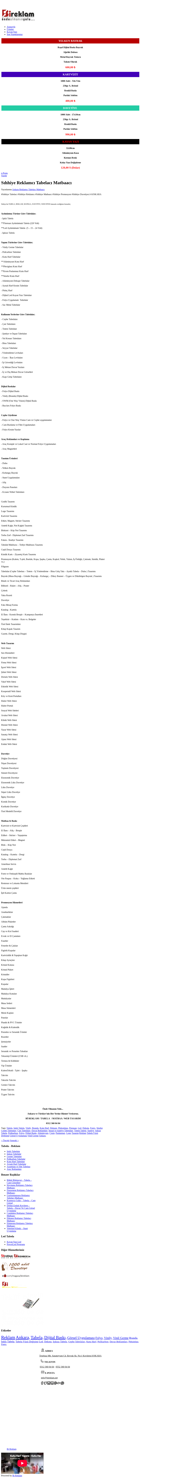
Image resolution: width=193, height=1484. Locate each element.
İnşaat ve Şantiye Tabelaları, (61, 1130)
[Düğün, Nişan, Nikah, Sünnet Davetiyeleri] (16, 1270)
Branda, (35, 1128)
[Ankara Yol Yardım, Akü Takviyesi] (14, 1288)
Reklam (82, 1133)
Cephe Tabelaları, (9, 1130)
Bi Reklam (11, 1449)
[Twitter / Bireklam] (45, 1384)
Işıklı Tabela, (19, 1128)
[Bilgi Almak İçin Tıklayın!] (22, 1325)
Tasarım (75, 1133)
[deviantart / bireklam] (59, 1384)
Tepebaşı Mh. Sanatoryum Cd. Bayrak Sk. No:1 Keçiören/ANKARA (70, 1356)
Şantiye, (91, 1130)
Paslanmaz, (61, 1133)
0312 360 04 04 (47, 1367)
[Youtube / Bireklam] (52, 1384)
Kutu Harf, (44, 1128)
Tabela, (9, 1128)
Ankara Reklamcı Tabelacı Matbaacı (28, 189)
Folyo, (22, 1133)
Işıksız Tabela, (60, 1341)
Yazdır (4, 175)
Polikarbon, (13, 1133)
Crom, (52, 1133)
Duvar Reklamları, (40, 1130)
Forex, (93, 1128)
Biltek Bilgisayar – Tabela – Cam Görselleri (19, 1181)
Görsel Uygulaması (18, 1135)
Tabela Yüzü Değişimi (27, 1341)
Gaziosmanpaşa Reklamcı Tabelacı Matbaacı (18, 1196)
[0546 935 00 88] (62, 1384)
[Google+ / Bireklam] (55, 1384)
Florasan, (73, 1128)
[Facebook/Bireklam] (42, 1384)
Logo (68, 1133)
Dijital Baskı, (31, 1133)
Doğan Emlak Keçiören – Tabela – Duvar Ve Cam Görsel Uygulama (21, 1208)
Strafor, (99, 1128)
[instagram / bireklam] (49, 1384)
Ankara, (42, 1135)
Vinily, (29, 1128)
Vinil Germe (33, 1135)
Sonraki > (14, 1140)
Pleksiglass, (63, 1128)
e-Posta (4, 173)
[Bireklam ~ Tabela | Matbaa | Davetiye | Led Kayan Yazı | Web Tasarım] (7, 1257)
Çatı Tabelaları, (24, 1130)
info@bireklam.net (49, 1378)
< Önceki (5, 1140)
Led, (80, 1128)
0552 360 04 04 (63, 1367)
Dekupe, (54, 1128)
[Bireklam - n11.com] (16, 1277)
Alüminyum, (43, 1133)
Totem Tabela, (80, 1130)
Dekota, (86, 1128)
